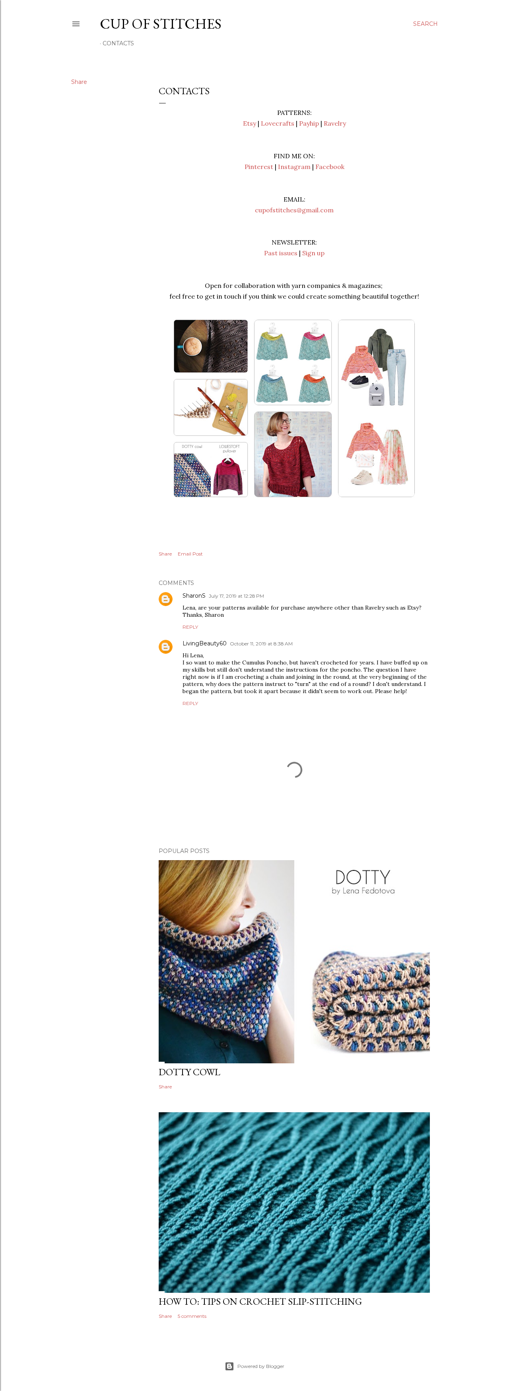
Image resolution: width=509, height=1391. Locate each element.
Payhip (309, 123)
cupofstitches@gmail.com (294, 210)
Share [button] (79, 81)
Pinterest (259, 167)
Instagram (294, 167)
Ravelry (335, 123)
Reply (190, 627)
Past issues (280, 253)
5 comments (192, 1316)
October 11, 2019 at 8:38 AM (261, 644)
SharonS (194, 595)
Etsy (249, 123)
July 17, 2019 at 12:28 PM (236, 596)
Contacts (118, 43)
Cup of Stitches (160, 23)
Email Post (190, 554)
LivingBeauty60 (205, 643)
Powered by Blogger (260, 1366)
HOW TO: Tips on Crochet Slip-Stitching (260, 1301)
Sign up (313, 253)
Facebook (329, 167)
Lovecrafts (277, 123)
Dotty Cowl (189, 1072)
